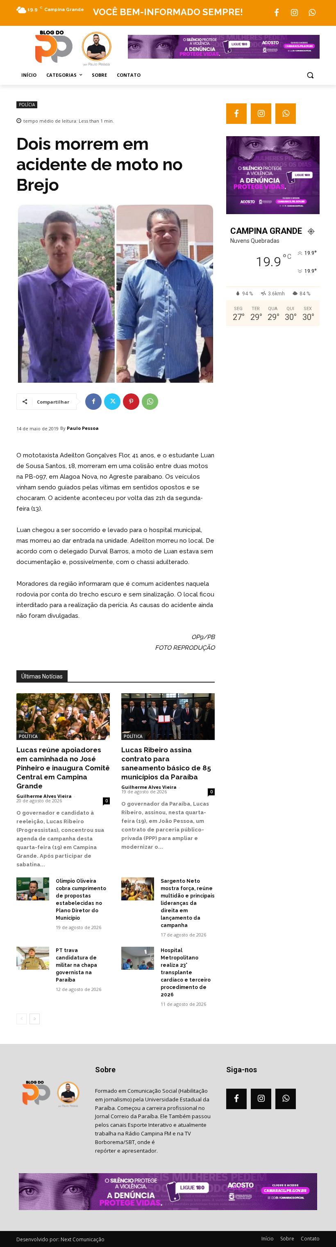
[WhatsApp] (312, 13)
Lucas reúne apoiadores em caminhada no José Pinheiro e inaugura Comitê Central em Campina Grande (63, 768)
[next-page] (35, 1019)
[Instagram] (294, 13)
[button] (310, 75)
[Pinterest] (131, 401)
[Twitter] (112, 401)
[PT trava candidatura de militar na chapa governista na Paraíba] (32, 958)
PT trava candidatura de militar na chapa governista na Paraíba (76, 965)
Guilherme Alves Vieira (44, 796)
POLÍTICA (28, 736)
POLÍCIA (27, 104)
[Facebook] (276, 13)
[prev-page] (21, 1019)
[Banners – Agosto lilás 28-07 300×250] (273, 212)
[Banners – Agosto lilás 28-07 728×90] (224, 56)
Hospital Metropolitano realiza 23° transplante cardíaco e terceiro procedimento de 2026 (186, 973)
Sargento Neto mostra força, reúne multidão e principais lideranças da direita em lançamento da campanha (188, 903)
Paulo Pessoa (83, 428)
